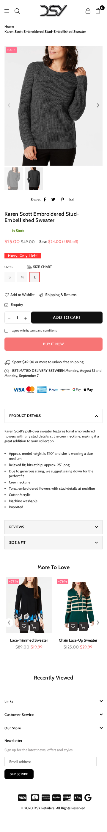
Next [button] (98, 105)
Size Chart (42, 266)
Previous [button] (8, 105)
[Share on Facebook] (45, 200)
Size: (28, 266)
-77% (13, 581)
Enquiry (16, 304)
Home (9, 26)
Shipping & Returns (60, 294)
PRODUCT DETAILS (25, 415)
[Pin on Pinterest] (62, 200)
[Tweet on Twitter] (53, 200)
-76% (62, 581)
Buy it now (53, 344)
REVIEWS (16, 527)
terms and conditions (43, 330)
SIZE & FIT (17, 542)
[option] (53, 106)
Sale (11, 50)
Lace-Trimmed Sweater (29, 640)
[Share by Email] (71, 200)
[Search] (17, 10)
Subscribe (19, 774)
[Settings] (88, 10)
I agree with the (34, 330)
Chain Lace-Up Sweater (78, 640)
